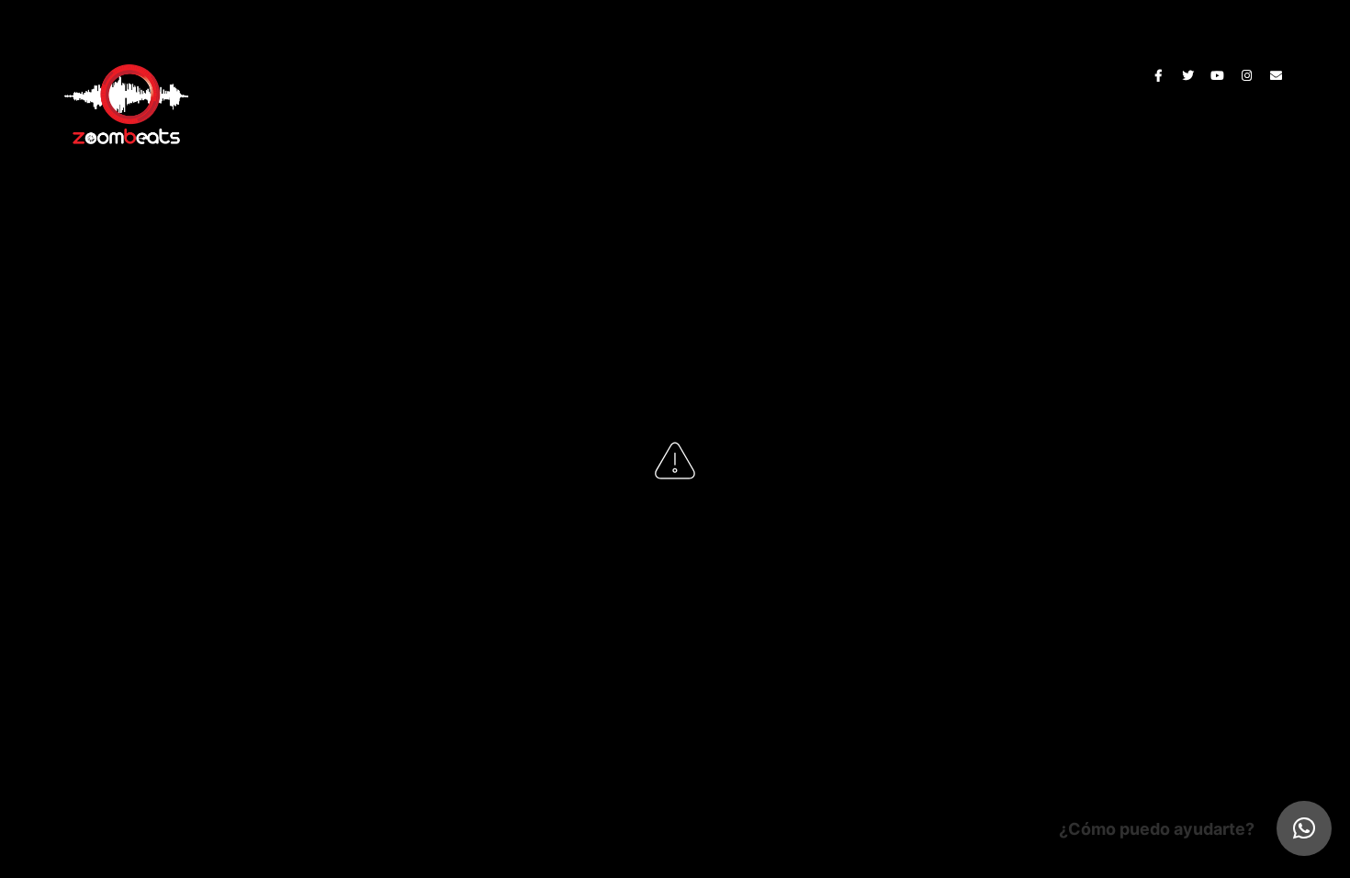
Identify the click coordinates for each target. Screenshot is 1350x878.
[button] (1304, 828)
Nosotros (567, 73)
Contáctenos (827, 73)
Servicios (648, 73)
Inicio (497, 73)
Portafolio (731, 73)
